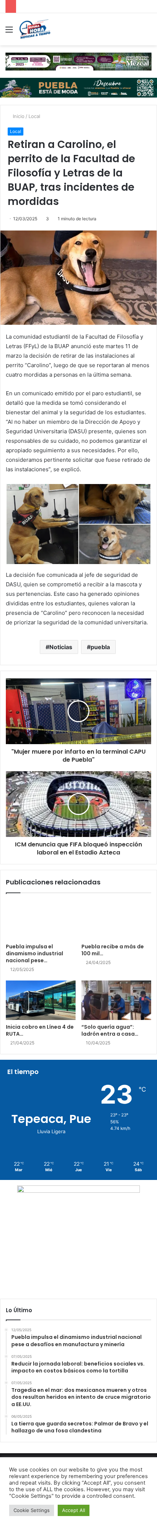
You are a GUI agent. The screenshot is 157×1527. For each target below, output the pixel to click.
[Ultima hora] (34, 29)
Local (34, 116)
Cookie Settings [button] (32, 1510)
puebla (100, 647)
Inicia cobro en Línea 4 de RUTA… (40, 1030)
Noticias (60, 647)
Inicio (17, 116)
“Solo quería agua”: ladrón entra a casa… (109, 1030)
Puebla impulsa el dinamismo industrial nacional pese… (34, 953)
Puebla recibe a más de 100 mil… (112, 950)
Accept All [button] (73, 1510)
